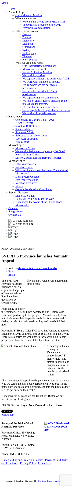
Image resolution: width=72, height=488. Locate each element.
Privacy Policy (28, 463)
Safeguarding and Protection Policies (23, 459)
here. (29, 399)
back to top (7, 414)
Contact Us (44, 463)
